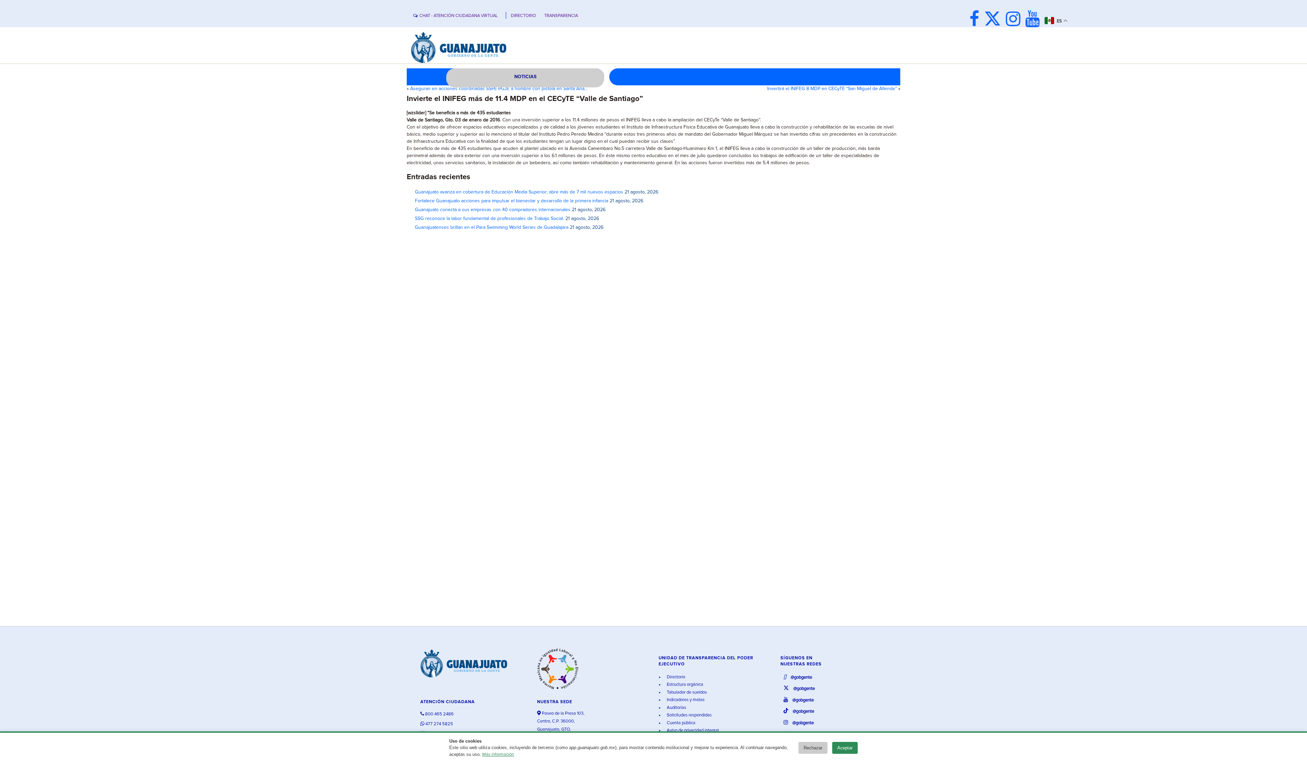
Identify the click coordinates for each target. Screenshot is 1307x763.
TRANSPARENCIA (561, 16)
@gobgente (801, 677)
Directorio (675, 677)
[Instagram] (1015, 20)
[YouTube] (1034, 20)
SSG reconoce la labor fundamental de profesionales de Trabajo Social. (489, 218)
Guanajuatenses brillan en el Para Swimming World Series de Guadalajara (491, 227)
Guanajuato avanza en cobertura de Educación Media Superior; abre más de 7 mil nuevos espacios (519, 192)
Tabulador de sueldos (686, 692)
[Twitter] (994, 20)
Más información (498, 754)
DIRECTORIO (523, 16)
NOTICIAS (525, 76)
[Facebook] (976, 20)
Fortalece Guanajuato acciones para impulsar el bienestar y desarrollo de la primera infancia (511, 201)
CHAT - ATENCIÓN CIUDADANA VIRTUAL (458, 16)
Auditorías (676, 708)
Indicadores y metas (685, 700)
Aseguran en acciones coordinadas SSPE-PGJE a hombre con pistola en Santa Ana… (499, 88)
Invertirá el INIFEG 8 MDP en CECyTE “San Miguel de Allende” (832, 88)
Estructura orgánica (684, 684)
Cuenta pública (680, 723)
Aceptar (845, 747)
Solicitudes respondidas (689, 715)
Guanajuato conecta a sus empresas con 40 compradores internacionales (492, 209)
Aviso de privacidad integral (692, 730)
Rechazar (813, 747)
